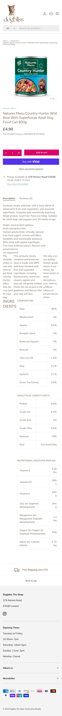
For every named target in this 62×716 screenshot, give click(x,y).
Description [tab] (9, 198)
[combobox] (31, 28)
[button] (51, 13)
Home (5, 41)
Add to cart (41, 152)
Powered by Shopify (33, 709)
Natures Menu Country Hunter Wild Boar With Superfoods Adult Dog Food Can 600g (30, 43)
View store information (17, 184)
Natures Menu (9, 108)
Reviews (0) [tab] (26, 198)
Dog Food (14, 41)
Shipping (19, 134)
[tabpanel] (31, 376)
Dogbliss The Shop (16, 709)
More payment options (31, 168)
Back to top (31, 580)
